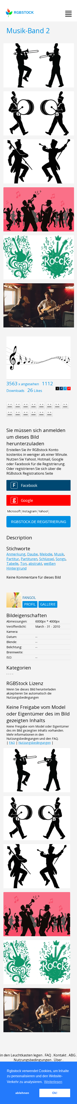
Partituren (29, 558)
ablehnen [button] (22, 1093)
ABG (72, 1055)
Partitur (12, 558)
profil (30, 604)
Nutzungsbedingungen (34, 743)
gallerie (48, 604)
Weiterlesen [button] (53, 1082)
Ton (23, 563)
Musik (59, 554)
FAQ (12, 743)
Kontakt (59, 1055)
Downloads (15, 390)
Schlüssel (46, 558)
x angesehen (28, 384)
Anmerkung (15, 554)
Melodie (46, 554)
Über (58, 1060)
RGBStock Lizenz (24, 683)
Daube (32, 554)
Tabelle (12, 563)
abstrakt (35, 563)
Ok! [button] (54, 1093)
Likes (38, 390)
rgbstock (24, 12)
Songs (61, 558)
